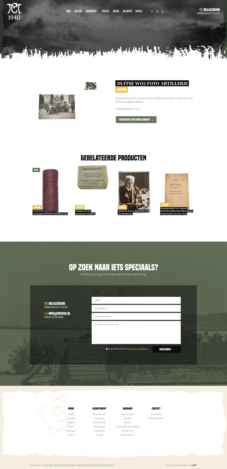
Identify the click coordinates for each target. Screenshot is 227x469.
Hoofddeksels (99, 422)
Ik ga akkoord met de (128, 348)
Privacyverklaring (106, 465)
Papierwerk (99, 430)
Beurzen (105, 11)
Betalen (127, 422)
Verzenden (165, 349)
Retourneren (128, 430)
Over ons (78, 11)
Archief (116, 11)
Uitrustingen (99, 426)
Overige (99, 434)
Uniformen (99, 418)
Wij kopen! (127, 11)
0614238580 (156, 414)
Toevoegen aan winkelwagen (134, 119)
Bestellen (127, 418)
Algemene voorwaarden (87, 465)
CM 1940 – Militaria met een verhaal (60, 465)
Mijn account (128, 414)
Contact (139, 11)
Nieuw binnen (99, 414)
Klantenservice (128, 434)
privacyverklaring (139, 348)
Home (68, 11)
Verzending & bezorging (128, 426)
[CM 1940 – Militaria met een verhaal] (14, 11)
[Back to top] (222, 464)
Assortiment (91, 11)
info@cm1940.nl (156, 418)
